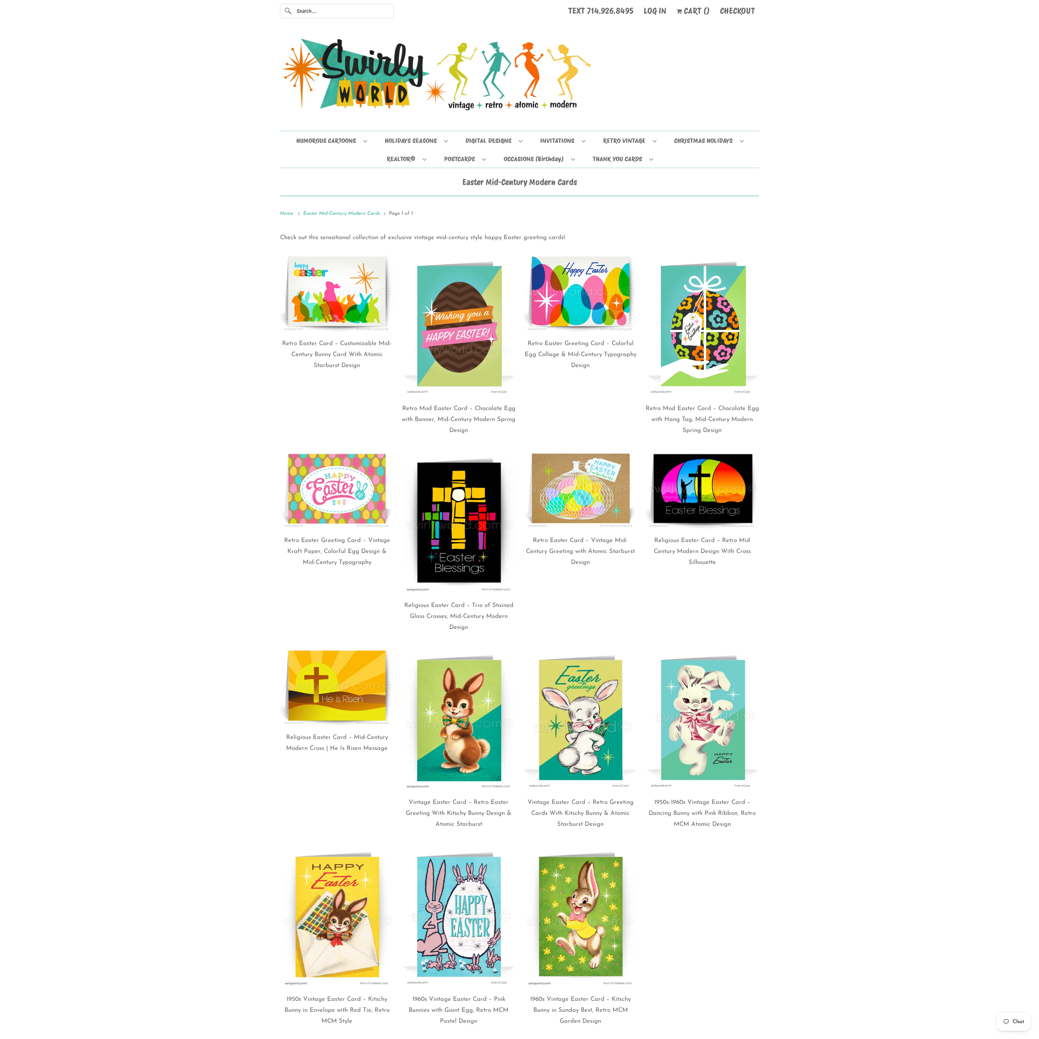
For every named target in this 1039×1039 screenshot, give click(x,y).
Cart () (696, 11)
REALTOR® (402, 159)
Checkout (737, 11)
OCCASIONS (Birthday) (535, 159)
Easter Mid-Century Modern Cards (519, 182)
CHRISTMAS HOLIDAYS (705, 141)
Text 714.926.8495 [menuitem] (601, 11)
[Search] (288, 11)
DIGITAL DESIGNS (490, 141)
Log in (655, 11)
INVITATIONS (559, 141)
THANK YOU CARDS (619, 159)
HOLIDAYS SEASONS (412, 141)
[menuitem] (331, 140)
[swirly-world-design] (519, 78)
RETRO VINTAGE (626, 141)
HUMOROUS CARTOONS (327, 141)
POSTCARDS (461, 159)
